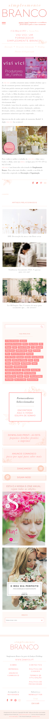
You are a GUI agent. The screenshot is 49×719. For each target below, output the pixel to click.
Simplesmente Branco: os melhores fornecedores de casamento (24, 10)
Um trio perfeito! (30, 373)
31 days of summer (12, 341)
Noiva (30, 360)
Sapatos (34, 363)
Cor (33, 347)
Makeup (8, 360)
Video (26, 376)
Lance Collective (24, 714)
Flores (7, 354)
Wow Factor (9, 379)
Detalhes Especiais (21, 350)
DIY (30, 350)
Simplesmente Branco (20, 367)
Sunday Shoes (35, 370)
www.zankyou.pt (24, 660)
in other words (10, 357)
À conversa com (32, 379)
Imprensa (13, 669)
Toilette (8, 373)
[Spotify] (15, 700)
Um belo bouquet (17, 373)
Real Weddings (26, 363)
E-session (37, 350)
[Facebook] (7, 700)
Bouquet (8, 347)
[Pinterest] (11, 700)
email (22, 162)
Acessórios (23, 341)
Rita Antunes (13, 716)
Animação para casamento (13, 344)
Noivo (36, 360)
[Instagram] (19, 700)
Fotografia (30, 354)
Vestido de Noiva (10, 376)
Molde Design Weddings (20, 360)
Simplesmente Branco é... (13, 370)
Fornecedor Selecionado (25, 47)
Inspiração (20, 357)
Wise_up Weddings (36, 376)
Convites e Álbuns (24, 347)
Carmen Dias (36, 716)
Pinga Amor (15, 363)
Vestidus (20, 376)
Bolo (41, 344)
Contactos (35, 665)
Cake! (14, 347)
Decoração (9, 47)
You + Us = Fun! (20, 379)
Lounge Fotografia (37, 357)
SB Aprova (9, 367)
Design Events (10, 350)
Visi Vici (7, 83)
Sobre (13, 665)
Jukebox (27, 357)
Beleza (25, 344)
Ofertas (8, 363)
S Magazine (26, 370)
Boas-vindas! (33, 344)
